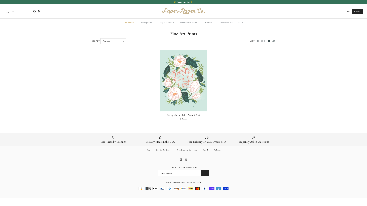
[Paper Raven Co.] (183, 8)
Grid (263, 41)
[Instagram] (34, 11)
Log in (347, 11)
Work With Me (226, 23)
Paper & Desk (167, 23)
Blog (148, 150)
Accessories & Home (189, 23)
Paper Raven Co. (178, 182)
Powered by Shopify (193, 182)
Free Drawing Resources (187, 150)
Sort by (95, 41)
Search (205, 150)
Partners (210, 23)
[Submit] (205, 173)
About (240, 23)
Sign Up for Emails (163, 150)
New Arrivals (129, 23)
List (273, 41)
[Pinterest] (39, 11)
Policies (217, 150)
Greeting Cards (147, 23)
